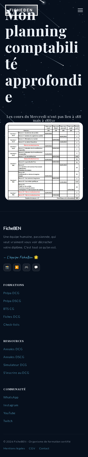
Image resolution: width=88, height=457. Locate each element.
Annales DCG (13, 349)
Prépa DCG (11, 293)
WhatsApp (10, 397)
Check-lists (11, 324)
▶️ (17, 267)
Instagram (10, 405)
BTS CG (8, 308)
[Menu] (80, 10)
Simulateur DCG (15, 365)
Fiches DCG (11, 316)
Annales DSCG (13, 357)
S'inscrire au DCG (16, 372)
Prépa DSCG (12, 301)
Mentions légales (14, 448)
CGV (32, 448)
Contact (44, 448)
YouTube (9, 413)
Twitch (8, 421)
